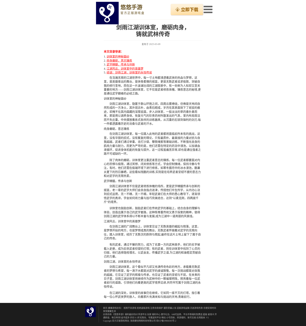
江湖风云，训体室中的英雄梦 (125, 68)
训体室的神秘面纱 (118, 56)
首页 (105, 308)
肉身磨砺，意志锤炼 (119, 60)
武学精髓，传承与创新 (121, 64)
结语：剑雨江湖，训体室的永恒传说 (129, 72)
